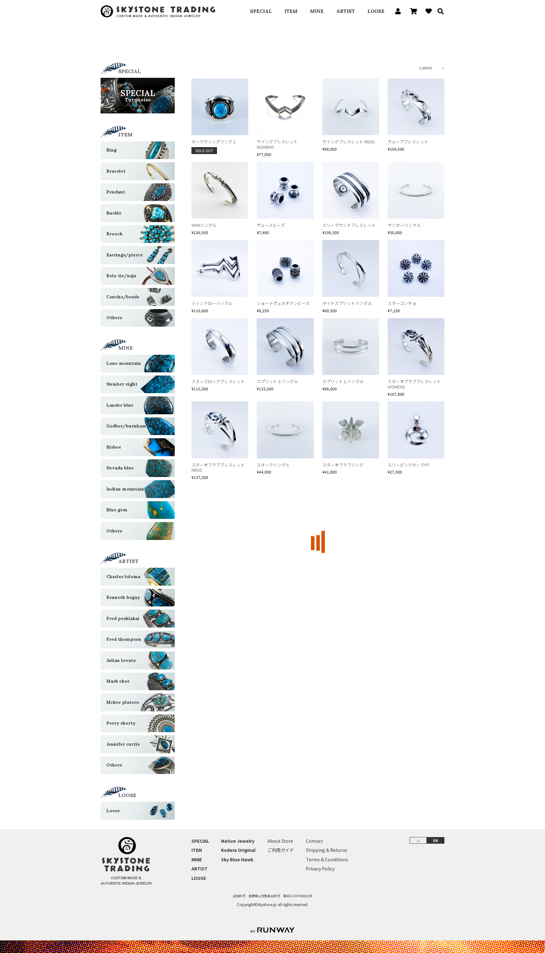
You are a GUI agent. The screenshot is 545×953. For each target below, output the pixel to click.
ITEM (290, 11)
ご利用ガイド (280, 850)
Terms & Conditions (327, 859)
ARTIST (345, 11)
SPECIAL (261, 11)
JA (418, 840)
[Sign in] (396, 11)
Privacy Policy (320, 868)
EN (435, 840)
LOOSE (375, 11)
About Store (280, 841)
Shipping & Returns (326, 850)
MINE (317, 11)
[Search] (438, 11)
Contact (314, 841)
